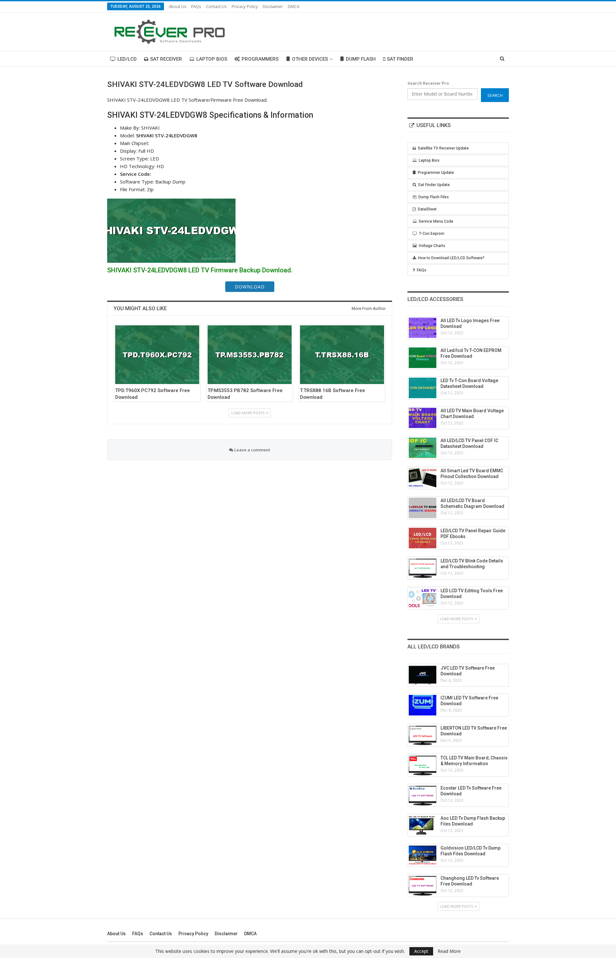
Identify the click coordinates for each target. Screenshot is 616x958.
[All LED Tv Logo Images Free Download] (422, 328)
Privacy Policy (245, 6)
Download (250, 287)
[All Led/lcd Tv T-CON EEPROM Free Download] (422, 357)
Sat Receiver (166, 59)
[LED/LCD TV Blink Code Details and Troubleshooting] (422, 568)
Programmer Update (436, 172)
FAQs (196, 6)
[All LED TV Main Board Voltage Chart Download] (422, 418)
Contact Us (216, 6)
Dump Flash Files (433, 197)
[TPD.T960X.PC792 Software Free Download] (157, 354)
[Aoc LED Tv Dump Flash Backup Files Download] (422, 825)
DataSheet (427, 209)
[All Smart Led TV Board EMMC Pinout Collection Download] (422, 478)
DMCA (293, 6)
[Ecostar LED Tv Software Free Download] (422, 795)
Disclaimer (273, 6)
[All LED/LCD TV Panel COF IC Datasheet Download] (422, 448)
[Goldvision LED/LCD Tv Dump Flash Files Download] (422, 855)
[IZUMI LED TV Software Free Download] (422, 705)
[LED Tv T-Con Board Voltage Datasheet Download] (422, 388)
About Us (177, 6)
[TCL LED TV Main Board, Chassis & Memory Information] (422, 765)
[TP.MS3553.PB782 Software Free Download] (250, 354)
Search (495, 95)
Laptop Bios (211, 59)
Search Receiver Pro (428, 83)
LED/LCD (127, 59)
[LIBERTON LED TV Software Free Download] (422, 735)
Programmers (260, 59)
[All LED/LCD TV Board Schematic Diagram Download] (422, 508)
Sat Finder (400, 59)
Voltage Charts (432, 246)
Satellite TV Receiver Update (443, 148)
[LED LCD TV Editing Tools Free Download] (422, 598)
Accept (421, 951)
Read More (449, 951)
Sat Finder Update (434, 185)
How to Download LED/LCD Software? (451, 258)
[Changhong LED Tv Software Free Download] (422, 885)
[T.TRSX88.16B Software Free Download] (342, 354)
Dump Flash (361, 59)
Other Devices (310, 59)
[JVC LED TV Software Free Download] (422, 675)
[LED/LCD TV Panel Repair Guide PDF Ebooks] (422, 538)
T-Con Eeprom (431, 233)
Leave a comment (251, 450)
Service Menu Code (436, 221)
